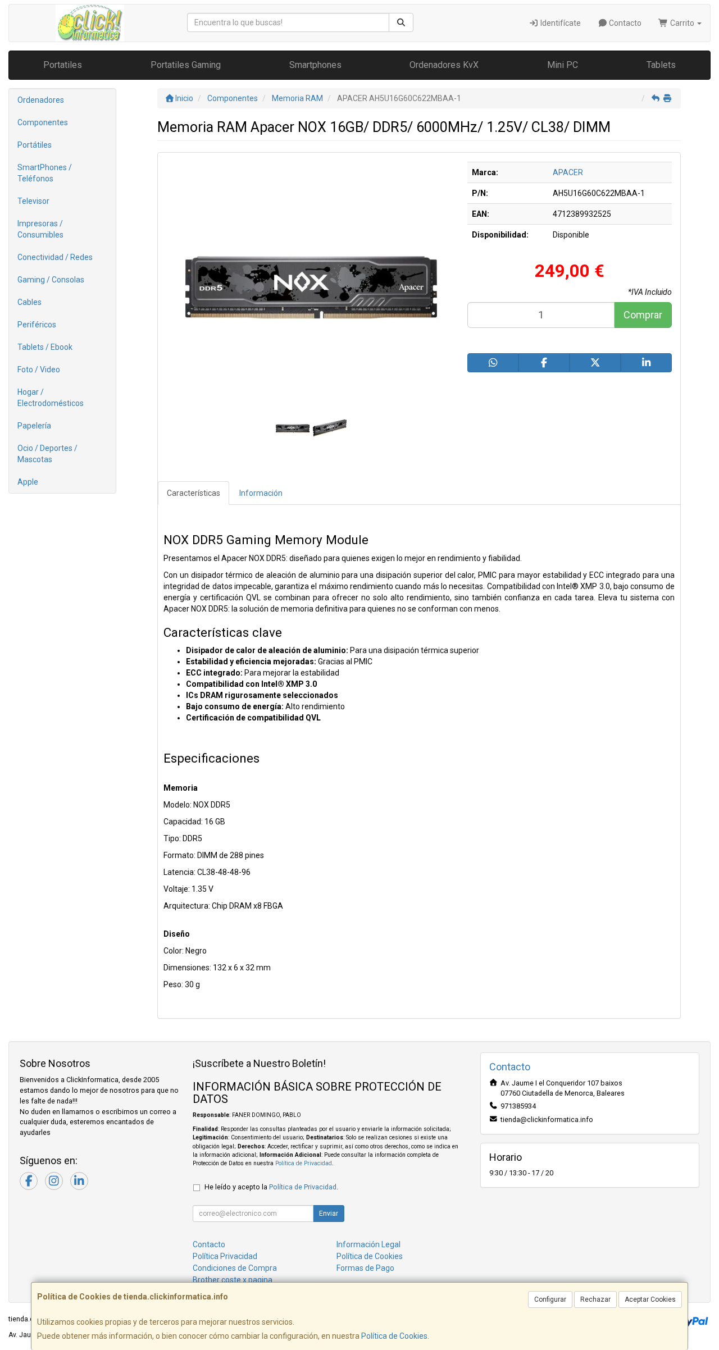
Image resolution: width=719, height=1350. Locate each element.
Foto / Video (38, 369)
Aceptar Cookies (650, 1299)
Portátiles (34, 144)
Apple (27, 481)
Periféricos (36, 324)
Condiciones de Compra (235, 1268)
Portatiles (62, 65)
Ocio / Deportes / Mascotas (47, 454)
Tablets (661, 65)
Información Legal (368, 1244)
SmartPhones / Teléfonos (44, 173)
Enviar (328, 1213)
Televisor (33, 201)
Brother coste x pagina (232, 1279)
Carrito (682, 23)
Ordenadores (40, 99)
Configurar (550, 1299)
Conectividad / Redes (55, 257)
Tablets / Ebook (44, 347)
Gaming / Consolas (50, 279)
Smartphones (315, 65)
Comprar (643, 315)
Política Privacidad (225, 1256)
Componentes (42, 122)
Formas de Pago (365, 1268)
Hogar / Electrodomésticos (50, 397)
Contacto (624, 23)
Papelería (34, 425)
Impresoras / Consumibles (40, 229)
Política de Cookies (394, 1335)
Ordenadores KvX (444, 65)
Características (193, 493)
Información (261, 493)
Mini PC (562, 65)
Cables (29, 302)
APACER (568, 172)
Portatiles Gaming (186, 65)
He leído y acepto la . (271, 1187)
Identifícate (560, 23)
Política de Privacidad (303, 1163)
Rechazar (595, 1299)
